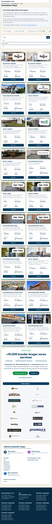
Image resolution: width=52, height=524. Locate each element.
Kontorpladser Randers (6, 505)
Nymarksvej (6, 461)
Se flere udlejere (26, 383)
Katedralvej (6, 469)
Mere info (13, 79)
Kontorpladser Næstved (24, 509)
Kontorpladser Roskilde (6, 509)
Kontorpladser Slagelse (6, 514)
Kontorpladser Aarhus (41, 496)
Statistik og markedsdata (10, 479)
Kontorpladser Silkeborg (24, 506)
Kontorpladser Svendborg (7, 519)
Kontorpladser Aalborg (41, 498)
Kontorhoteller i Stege (33, 459)
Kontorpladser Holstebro (41, 508)
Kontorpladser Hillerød (6, 516)
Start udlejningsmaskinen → (26, 377)
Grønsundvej (7, 465)
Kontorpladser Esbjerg (41, 500)
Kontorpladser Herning (24, 505)
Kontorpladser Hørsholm (24, 507)
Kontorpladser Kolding (6, 506)
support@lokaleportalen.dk (7, 497)
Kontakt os (21, 499)
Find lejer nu (34, 373)
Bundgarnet (6, 463)
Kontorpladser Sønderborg (7, 518)
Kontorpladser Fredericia (41, 506)
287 (5, 460)
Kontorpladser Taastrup (41, 509)
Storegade (6, 458)
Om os (5, 481)
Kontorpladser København (42, 495)
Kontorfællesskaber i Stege (34, 458)
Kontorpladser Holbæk (6, 517)
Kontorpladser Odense (41, 497)
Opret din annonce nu (20, 373)
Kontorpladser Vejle (5, 508)
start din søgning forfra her (30, 25)
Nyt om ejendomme (23, 498)
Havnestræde (7, 467)
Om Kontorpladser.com (24, 496)
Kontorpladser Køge (40, 507)
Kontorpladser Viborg (41, 505)
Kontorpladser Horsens (6, 507)
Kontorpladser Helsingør (24, 508)
